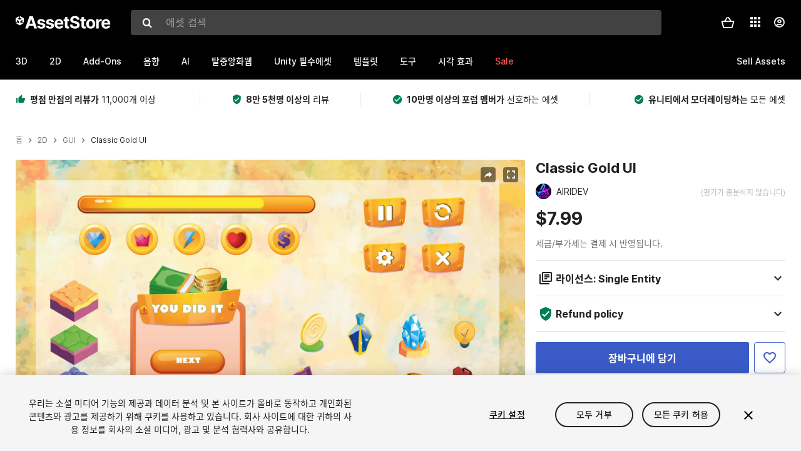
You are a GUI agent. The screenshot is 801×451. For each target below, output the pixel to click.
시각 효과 (455, 61)
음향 (151, 61)
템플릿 (366, 61)
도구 (408, 61)
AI (185, 61)
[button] (727, 22)
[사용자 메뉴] (779, 22)
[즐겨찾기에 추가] (769, 357)
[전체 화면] (510, 174)
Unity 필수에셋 (303, 61)
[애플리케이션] (755, 21)
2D (55, 61)
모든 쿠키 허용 (681, 414)
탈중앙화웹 (232, 61)
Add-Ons (102, 61)
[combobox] (396, 22)
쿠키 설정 (507, 414)
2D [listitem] (43, 140)
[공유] (488, 174)
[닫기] (748, 415)
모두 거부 (594, 414)
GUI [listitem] (69, 140)
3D (22, 61)
